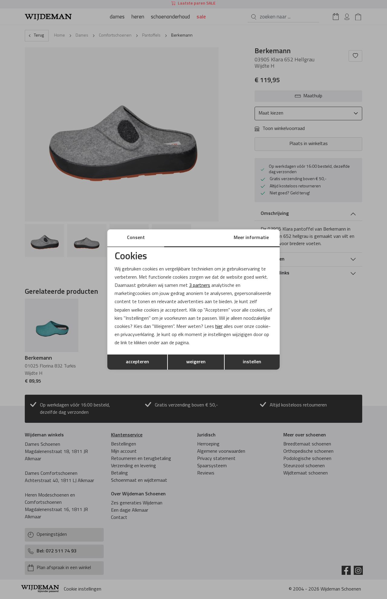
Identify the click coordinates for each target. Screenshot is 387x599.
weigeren (196, 362)
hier (219, 326)
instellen (252, 362)
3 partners (199, 285)
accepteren (137, 362)
